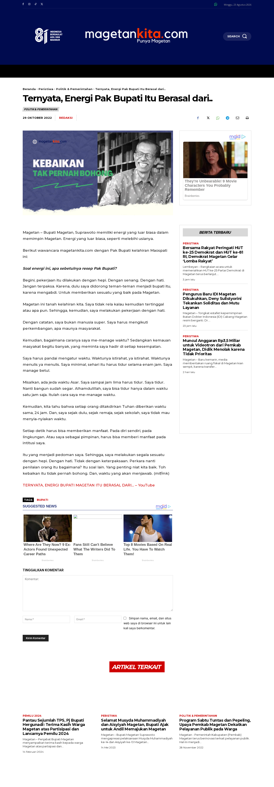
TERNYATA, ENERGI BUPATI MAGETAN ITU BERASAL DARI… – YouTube (89, 485)
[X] (42, 4)
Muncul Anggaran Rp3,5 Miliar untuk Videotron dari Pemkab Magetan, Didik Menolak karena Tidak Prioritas (214, 347)
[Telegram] (227, 118)
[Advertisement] (215, 402)
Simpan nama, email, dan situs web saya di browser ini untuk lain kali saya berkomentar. (147, 623)
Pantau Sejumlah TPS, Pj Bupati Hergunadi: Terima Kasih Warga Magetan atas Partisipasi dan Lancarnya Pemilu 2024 (54, 727)
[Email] (237, 118)
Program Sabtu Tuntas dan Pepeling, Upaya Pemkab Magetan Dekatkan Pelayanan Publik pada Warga (215, 724)
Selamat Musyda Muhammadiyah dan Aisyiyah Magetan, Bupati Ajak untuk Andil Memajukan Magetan (135, 724)
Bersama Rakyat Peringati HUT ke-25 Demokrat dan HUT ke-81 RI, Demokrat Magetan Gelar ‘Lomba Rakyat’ (213, 254)
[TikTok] (35, 4)
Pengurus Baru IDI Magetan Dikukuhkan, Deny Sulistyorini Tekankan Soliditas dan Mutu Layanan (212, 301)
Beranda (29, 89)
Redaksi (66, 117)
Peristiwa (46, 89)
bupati (42, 499)
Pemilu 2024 (32, 715)
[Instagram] (29, 4)
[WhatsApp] (217, 118)
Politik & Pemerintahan (74, 89)
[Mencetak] (247, 118)
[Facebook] (23, 4)
